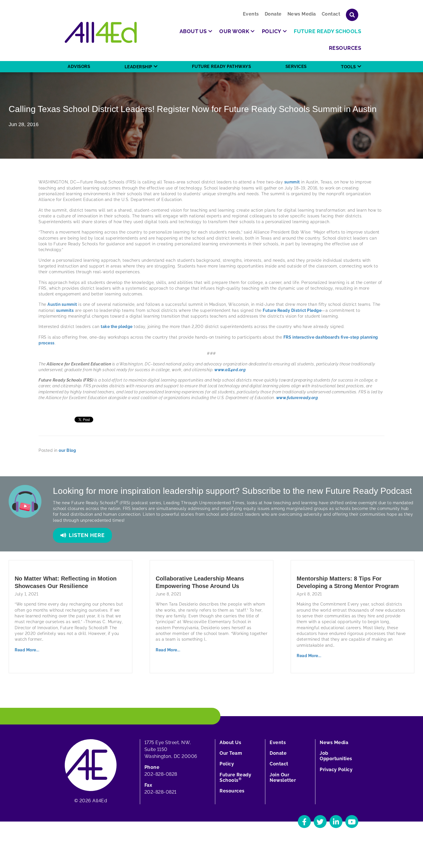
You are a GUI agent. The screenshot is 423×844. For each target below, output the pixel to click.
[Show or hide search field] (352, 15)
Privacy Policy (336, 769)
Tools (348, 66)
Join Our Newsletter (283, 777)
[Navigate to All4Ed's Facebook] (304, 821)
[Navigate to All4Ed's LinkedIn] (335, 821)
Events (251, 14)
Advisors (79, 66)
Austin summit (62, 304)
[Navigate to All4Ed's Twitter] (320, 821)
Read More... (27, 650)
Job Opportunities (336, 755)
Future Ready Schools (235, 777)
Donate (273, 14)
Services (296, 66)
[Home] (101, 32)
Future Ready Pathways (221, 66)
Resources (232, 791)
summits (65, 310)
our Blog (67, 450)
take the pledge (117, 326)
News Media (301, 14)
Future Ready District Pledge (292, 310)
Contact (331, 14)
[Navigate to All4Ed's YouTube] (351, 821)
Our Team (231, 753)
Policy (227, 764)
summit (292, 182)
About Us (230, 742)
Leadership (138, 66)
